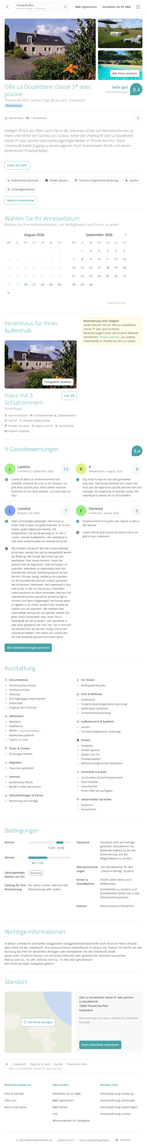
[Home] (7, 1064)
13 (34, 267)
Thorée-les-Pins (17, 100)
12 (25, 267)
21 (42, 276)
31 (8, 293)
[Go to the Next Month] (125, 234)
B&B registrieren (63, 1100)
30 (59, 284)
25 (17, 284)
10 (8, 267)
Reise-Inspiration (15, 1107)
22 (50, 276)
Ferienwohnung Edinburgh (117, 1100)
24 (8, 284)
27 (34, 284)
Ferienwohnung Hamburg (116, 1093)
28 (42, 284)
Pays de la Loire (54, 100)
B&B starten (60, 1107)
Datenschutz (66, 1140)
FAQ (55, 1114)
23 (59, 276)
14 (42, 267)
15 (50, 267)
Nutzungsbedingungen (94, 1140)
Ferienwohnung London (115, 1114)
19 (25, 276)
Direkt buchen (14, 105)
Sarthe (35, 100)
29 (50, 284)
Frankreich (77, 100)
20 (34, 276)
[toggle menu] (138, 6)
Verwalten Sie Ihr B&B (67, 1093)
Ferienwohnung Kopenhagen (119, 1107)
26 (25, 284)
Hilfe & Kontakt (14, 1093)
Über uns (10, 1100)
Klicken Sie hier (109, 337)
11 (17, 267)
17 (8, 276)
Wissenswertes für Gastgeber (71, 1120)
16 (59, 267)
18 (17, 276)
